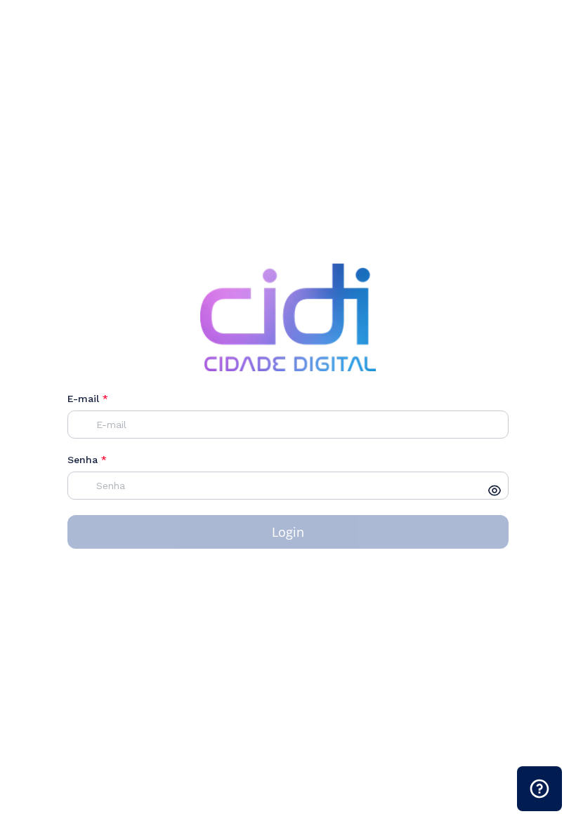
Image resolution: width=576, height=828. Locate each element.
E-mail (87, 398)
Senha (87, 460)
